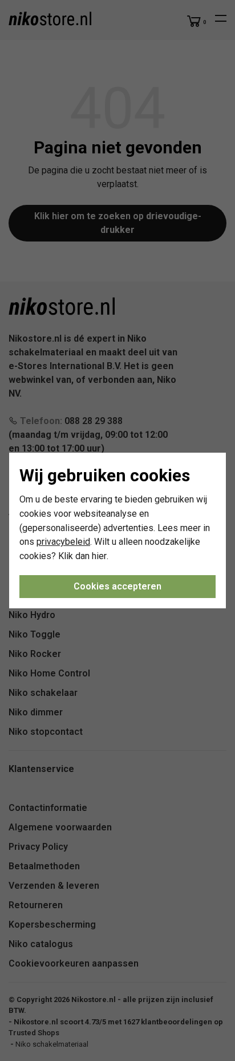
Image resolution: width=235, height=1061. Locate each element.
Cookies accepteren (117, 586)
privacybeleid (63, 541)
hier (99, 556)
